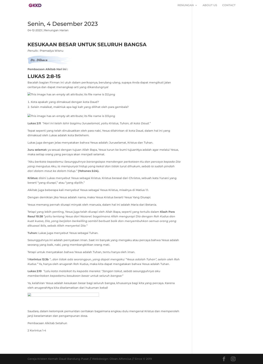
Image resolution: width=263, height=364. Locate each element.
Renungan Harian (56, 30)
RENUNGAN (186, 5)
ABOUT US (210, 5)
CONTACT (228, 5)
